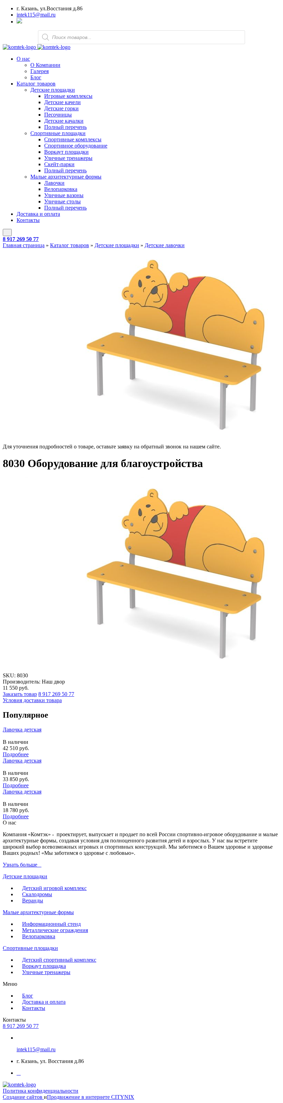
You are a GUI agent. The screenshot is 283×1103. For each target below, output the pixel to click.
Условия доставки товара (32, 700)
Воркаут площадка (44, 966)
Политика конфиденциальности (40, 1091)
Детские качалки (64, 121)
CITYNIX (122, 1097)
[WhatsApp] (19, 21)
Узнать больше (20, 865)
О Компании (45, 65)
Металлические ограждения (55, 930)
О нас (23, 59)
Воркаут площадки (66, 152)
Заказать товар (20, 694)
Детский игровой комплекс (54, 888)
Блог (35, 77)
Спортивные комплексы (72, 139)
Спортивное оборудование (75, 146)
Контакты (28, 220)
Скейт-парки (59, 164)
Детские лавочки (165, 245)
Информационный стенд (51, 924)
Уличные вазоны (64, 195)
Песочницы (58, 115)
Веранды (32, 900)
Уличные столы (62, 201)
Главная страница (24, 245)
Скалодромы (37, 894)
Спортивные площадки (58, 133)
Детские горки (61, 108)
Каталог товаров (36, 84)
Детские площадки (52, 90)
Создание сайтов (23, 1097)
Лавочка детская (22, 729)
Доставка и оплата (38, 214)
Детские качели (62, 102)
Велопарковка (60, 189)
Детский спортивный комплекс (59, 960)
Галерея (39, 71)
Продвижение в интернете (79, 1097)
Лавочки (54, 183)
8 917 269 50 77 (21, 239)
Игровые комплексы (68, 96)
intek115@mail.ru (36, 15)
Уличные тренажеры (68, 158)
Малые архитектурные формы (65, 177)
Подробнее (16, 754)
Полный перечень (65, 127)
